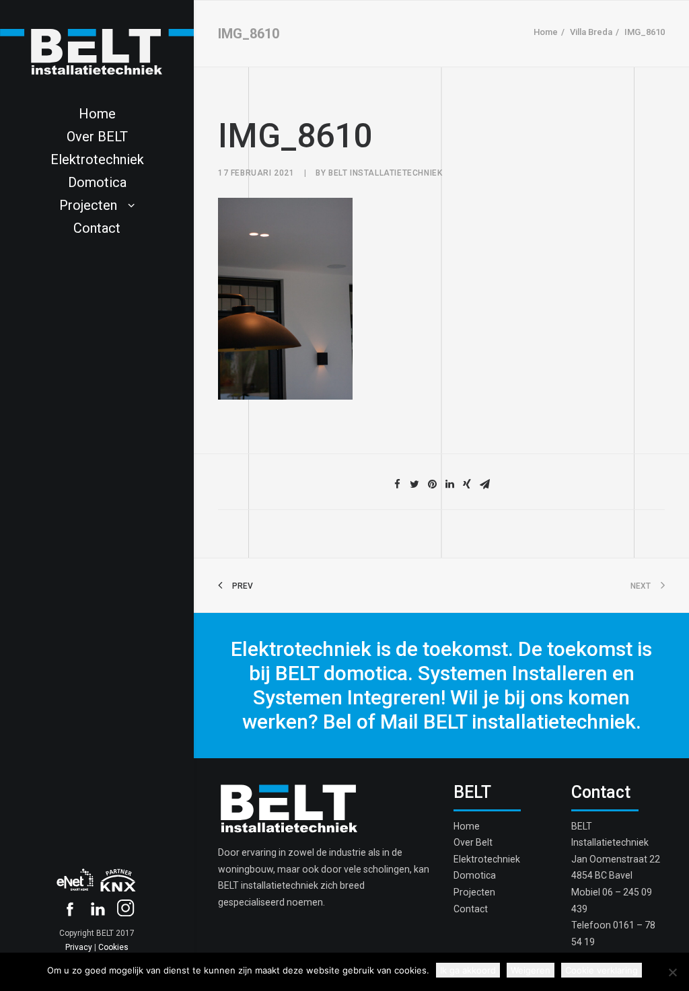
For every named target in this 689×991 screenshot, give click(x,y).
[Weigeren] (672, 972)
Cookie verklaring (601, 970)
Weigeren (530, 970)
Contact (96, 228)
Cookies (113, 947)
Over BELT (97, 137)
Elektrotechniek (97, 159)
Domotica (97, 182)
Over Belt (473, 842)
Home (97, 114)
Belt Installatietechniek (385, 173)
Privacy (78, 947)
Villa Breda (591, 32)
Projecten (88, 205)
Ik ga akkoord (468, 970)
